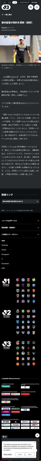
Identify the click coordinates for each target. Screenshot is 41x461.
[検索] (36, 7)
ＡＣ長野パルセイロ (10, 77)
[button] (30, 7)
